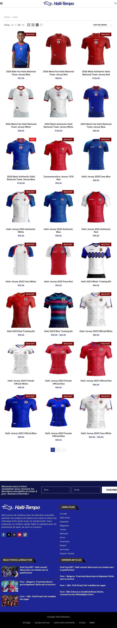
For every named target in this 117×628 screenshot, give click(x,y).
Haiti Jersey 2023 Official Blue (21, 433)
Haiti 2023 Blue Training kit (58, 331)
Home (7, 17)
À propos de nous (42, 622)
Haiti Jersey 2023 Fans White (96, 433)
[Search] (115, 3)
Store (92, 622)
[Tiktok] (25, 535)
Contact (82, 622)
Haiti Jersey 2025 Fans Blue (96, 176)
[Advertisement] (58, 473)
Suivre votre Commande (64, 622)
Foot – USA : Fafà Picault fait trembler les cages (83, 585)
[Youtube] (20, 535)
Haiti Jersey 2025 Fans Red (58, 281)
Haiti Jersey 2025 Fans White (21, 281)
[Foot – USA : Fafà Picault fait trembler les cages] (9, 600)
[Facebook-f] (3, 535)
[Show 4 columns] (37, 24)
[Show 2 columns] (28, 24)
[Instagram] (14, 535)
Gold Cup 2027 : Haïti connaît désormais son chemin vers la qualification (34, 570)
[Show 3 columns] (33, 24)
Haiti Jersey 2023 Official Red (96, 381)
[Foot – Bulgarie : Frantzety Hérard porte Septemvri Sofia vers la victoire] (9, 586)
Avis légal (26, 622)
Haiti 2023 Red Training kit (21, 331)
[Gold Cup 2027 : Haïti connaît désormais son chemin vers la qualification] (9, 571)
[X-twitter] (9, 535)
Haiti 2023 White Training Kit (96, 281)
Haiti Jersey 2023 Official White (96, 331)
